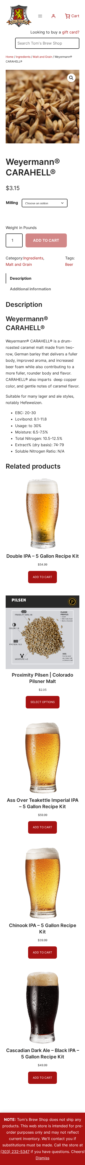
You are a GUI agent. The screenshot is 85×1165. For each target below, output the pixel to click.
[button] (71, 78)
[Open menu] (40, 16)
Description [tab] (20, 278)
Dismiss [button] (42, 1158)
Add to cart (46, 240)
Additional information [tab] (30, 289)
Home (9, 56)
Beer (69, 264)
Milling (12, 202)
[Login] (53, 16)
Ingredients (23, 56)
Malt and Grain (42, 56)
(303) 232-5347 (15, 1151)
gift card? (70, 32)
